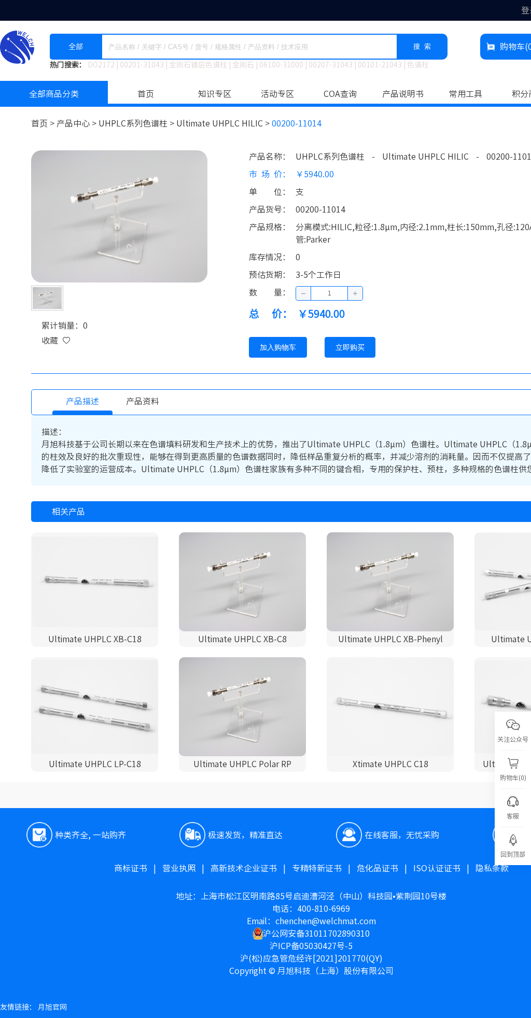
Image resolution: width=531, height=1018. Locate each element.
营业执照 (186, 868)
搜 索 (422, 46)
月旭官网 (52, 1007)
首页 (145, 94)
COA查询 (340, 94)
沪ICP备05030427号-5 (311, 946)
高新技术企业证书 (251, 868)
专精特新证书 (324, 868)
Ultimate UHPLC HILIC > (224, 123)
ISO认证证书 (444, 868)
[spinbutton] (329, 293)
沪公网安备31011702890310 (316, 933)
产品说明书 (403, 94)
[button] (303, 293)
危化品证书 (385, 868)
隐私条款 (492, 868)
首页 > (44, 123)
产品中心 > (78, 123)
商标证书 (138, 868)
